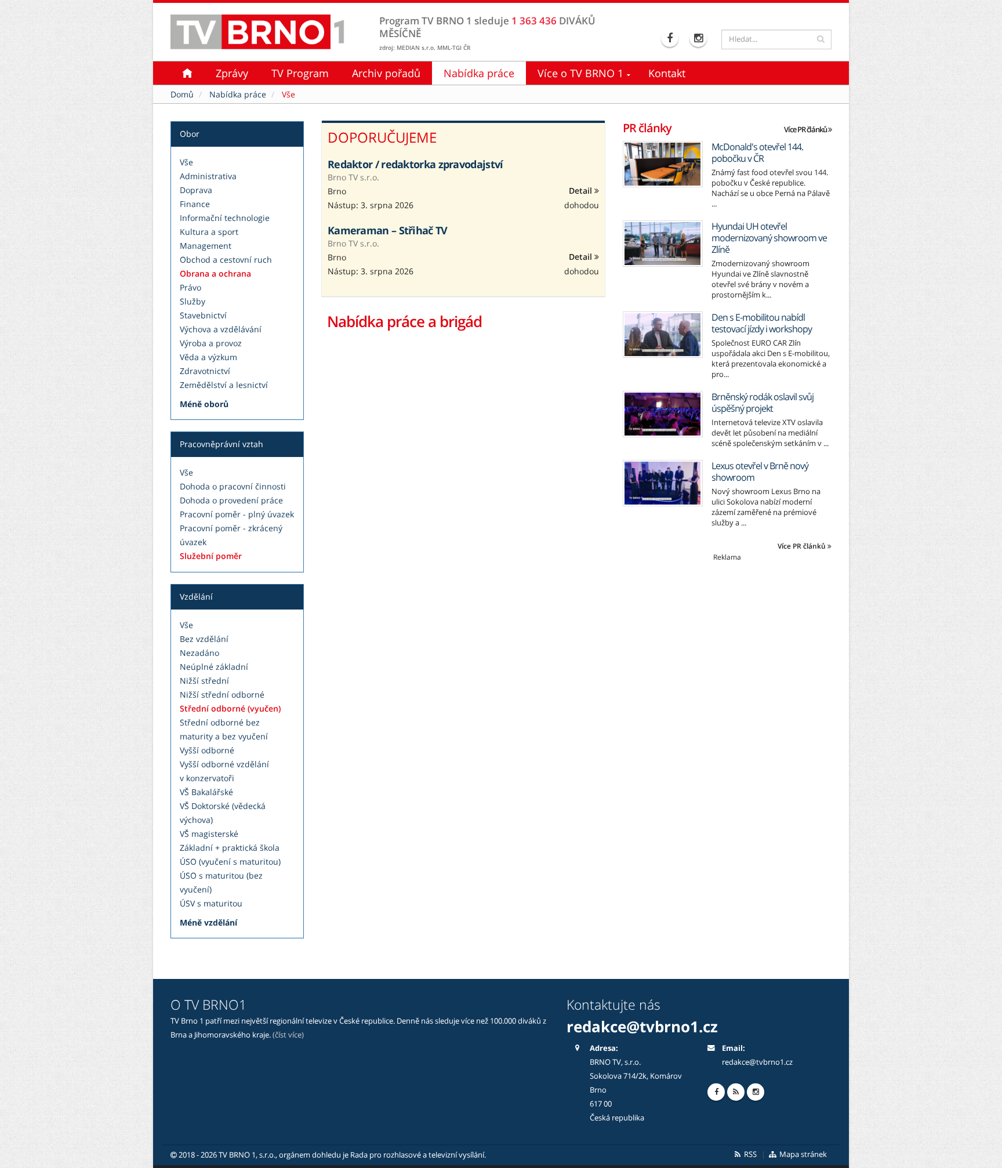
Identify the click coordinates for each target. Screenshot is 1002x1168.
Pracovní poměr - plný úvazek (237, 514)
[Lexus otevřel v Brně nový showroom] (663, 483)
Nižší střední (204, 680)
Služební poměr (211, 555)
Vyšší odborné (207, 750)
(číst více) (288, 1035)
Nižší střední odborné (222, 694)
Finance (195, 203)
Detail (581, 190)
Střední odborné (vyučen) (230, 708)
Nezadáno (199, 652)
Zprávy (232, 73)
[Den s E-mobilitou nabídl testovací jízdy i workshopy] (663, 334)
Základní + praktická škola (229, 847)
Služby (192, 301)
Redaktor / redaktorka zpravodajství (415, 164)
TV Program (300, 73)
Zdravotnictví (205, 370)
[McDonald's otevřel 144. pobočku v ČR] (663, 164)
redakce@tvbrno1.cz (757, 1062)
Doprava (196, 189)
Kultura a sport (209, 231)
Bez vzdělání (204, 638)
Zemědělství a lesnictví (224, 384)
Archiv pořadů (386, 73)
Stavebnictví (203, 315)
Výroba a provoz (211, 343)
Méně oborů (204, 403)
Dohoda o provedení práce (231, 500)
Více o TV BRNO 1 (580, 73)
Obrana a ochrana (215, 273)
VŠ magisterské (209, 833)
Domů (182, 94)
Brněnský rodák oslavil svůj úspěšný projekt (762, 402)
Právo (190, 287)
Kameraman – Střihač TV (388, 230)
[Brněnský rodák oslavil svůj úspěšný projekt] (663, 414)
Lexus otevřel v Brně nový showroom (759, 471)
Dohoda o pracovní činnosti (233, 486)
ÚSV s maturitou (211, 903)
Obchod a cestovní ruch (226, 259)
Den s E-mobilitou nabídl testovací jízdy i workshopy (761, 323)
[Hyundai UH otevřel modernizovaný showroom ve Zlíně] (663, 243)
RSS (749, 1154)
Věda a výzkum (208, 356)
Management (205, 245)
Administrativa (208, 176)
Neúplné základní (214, 666)
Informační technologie (225, 217)
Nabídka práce (479, 73)
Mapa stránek (802, 1154)
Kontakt (666, 73)
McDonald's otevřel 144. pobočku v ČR (757, 152)
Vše (186, 162)
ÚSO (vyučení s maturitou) (230, 861)
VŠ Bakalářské (206, 791)
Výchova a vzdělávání (221, 329)
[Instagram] (699, 38)
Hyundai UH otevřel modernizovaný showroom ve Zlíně (769, 238)
